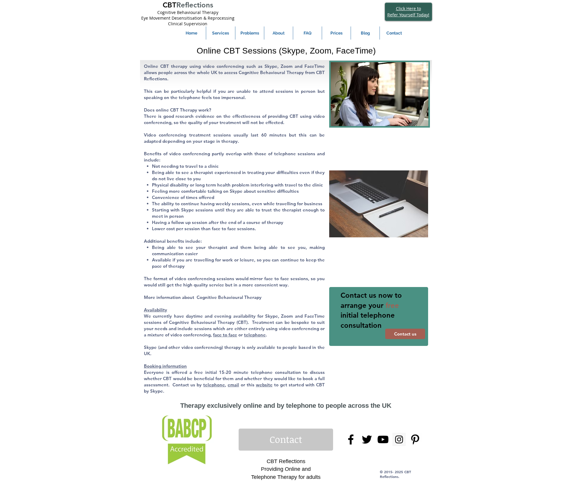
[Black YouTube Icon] (383, 439)
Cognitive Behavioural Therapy (187, 12)
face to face (225, 335)
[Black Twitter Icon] (367, 439)
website (264, 385)
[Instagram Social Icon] (399, 439)
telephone (255, 335)
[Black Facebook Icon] (351, 439)
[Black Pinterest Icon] (415, 439)
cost (170, 228)
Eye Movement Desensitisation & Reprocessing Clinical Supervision (187, 20)
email (233, 385)
